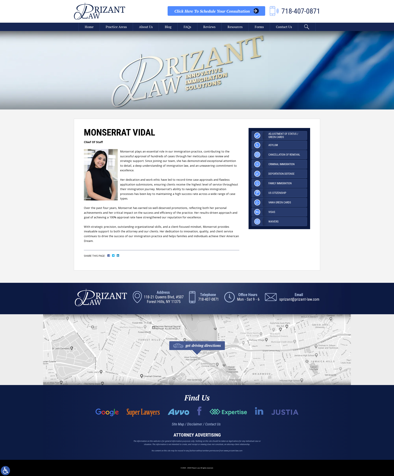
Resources (235, 27)
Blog (168, 27)
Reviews (209, 27)
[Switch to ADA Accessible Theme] (5, 470)
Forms (259, 27)
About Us (146, 27)
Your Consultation (212, 11)
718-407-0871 (208, 299)
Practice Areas (116, 27)
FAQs (187, 27)
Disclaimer (194, 424)
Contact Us (284, 27)
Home (89, 27)
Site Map (178, 424)
